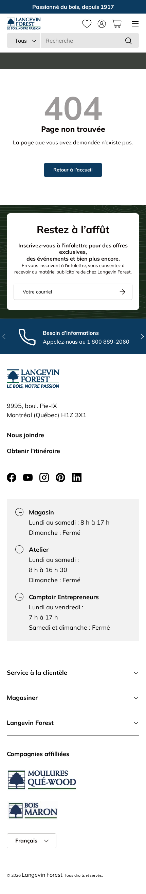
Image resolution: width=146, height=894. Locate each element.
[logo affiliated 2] (32, 810)
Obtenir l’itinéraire (33, 451)
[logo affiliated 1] (42, 780)
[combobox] (73, 40)
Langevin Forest (42, 874)
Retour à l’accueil (73, 170)
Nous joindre (25, 435)
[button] (116, 23)
